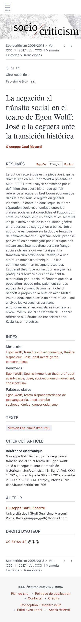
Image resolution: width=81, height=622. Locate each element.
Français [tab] (55, 164)
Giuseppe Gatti (24, 147)
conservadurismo (45, 404)
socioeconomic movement (54, 378)
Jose (29, 378)
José (27, 357)
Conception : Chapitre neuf (40, 605)
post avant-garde (45, 357)
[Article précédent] (64, 46)
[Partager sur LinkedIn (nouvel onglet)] (12, 67)
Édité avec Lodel (29, 610)
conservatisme (17, 362)
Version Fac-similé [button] (29, 428)
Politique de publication (52, 593)
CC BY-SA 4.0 (16, 542)
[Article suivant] (71, 46)
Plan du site (19, 593)
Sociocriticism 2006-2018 (25, 45)
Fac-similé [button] (21, 81)
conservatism (16, 383)
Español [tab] (41, 164)
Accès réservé (59, 610)
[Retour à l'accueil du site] (40, 26)
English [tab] (68, 164)
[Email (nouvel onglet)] (17, 67)
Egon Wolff (14, 352)
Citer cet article (17, 75)
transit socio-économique (43, 352)
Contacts (34, 598)
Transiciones (32, 55)
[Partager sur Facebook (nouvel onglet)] (7, 67)
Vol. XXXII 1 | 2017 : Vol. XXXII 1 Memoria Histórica (32, 50)
